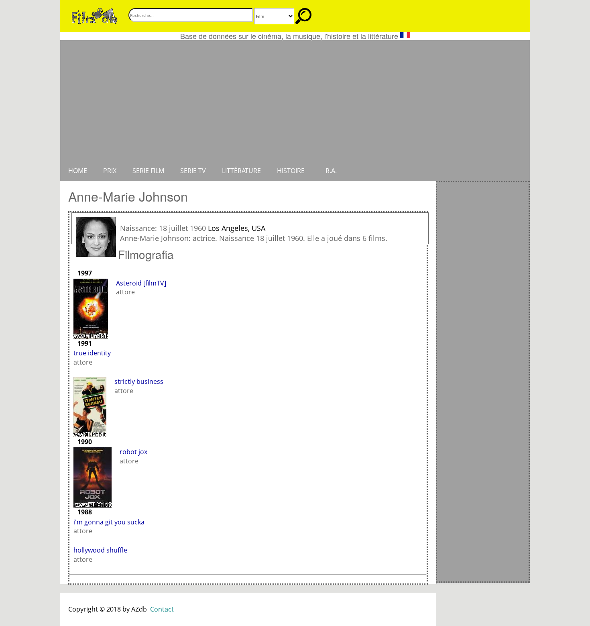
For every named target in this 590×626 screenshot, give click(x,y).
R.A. (331, 170)
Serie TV (193, 170)
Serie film (148, 170)
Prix (109, 170)
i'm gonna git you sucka (108, 522)
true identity (92, 353)
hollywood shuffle (100, 550)
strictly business (138, 381)
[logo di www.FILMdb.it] (94, 15)
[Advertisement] (295, 100)
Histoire (291, 170)
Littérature (241, 170)
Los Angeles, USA (236, 228)
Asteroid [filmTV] (141, 283)
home (77, 170)
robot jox (133, 451)
